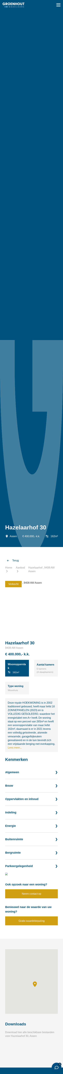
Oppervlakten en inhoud (21, 799)
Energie (10, 825)
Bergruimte (13, 852)
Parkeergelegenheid (19, 866)
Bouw (9, 785)
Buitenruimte (14, 839)
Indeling (10, 812)
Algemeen (12, 772)
